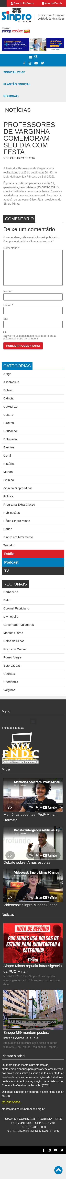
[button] (31, 57)
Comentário (11, 248)
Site (5, 318)
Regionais (11, 96)
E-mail (8, 305)
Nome (7, 291)
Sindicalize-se (14, 72)
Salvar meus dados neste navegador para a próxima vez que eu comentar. (29, 337)
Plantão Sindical (16, 84)
